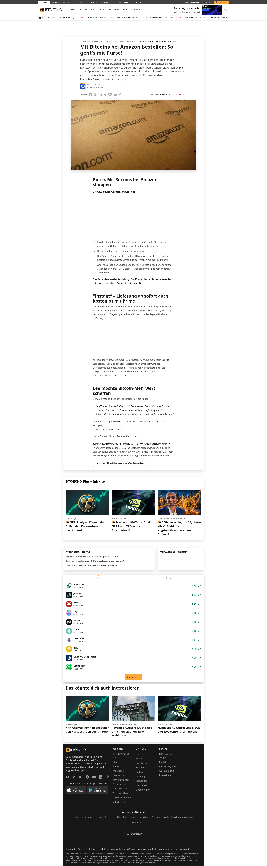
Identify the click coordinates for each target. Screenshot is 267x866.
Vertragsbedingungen (82, 817)
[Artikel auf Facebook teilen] (90, 94)
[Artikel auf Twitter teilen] (95, 94)
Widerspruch (135, 822)
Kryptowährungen (122, 41)
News (139, 754)
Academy (140, 776)
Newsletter (141, 785)
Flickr (111, 436)
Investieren (113, 9)
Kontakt (163, 761)
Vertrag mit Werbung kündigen (145, 817)
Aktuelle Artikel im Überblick (101, 41)
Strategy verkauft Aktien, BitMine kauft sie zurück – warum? (95, 561)
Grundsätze (118, 784)
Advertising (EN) (167, 766)
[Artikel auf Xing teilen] (105, 94)
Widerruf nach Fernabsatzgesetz (179, 817)
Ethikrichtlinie (119, 788)
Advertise (207, 2)
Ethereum (83, 9)
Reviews (140, 767)
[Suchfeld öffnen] (225, 10)
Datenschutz (119, 775)
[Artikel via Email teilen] (115, 94)
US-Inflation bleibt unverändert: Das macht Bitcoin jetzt (92, 565)
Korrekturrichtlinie (122, 797)
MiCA (124, 9)
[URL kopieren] (120, 94)
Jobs (114, 761)
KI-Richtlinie (118, 801)
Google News (143, 789)
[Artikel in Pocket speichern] (110, 94)
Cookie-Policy (120, 817)
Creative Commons (127, 436)
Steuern (101, 9)
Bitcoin (72, 9)
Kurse (139, 758)
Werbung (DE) (166, 770)
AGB (127, 834)
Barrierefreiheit (120, 779)
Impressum (118, 770)
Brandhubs (141, 780)
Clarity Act (135, 9)
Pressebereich (166, 775)
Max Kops (95, 84)
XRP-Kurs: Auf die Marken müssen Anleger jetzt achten (92, 556)
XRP (92, 9)
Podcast (140, 771)
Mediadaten (118, 766)
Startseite (84, 41)
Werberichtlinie (120, 793)
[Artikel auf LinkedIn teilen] (100, 94)
